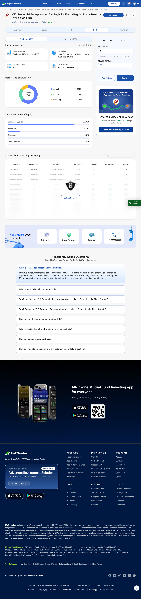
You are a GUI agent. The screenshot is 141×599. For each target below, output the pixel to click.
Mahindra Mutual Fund (86, 547)
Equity (14, 22)
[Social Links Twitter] (119, 575)
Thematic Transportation (29, 22)
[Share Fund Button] (133, 15)
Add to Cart (107, 78)
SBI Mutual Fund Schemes (33, 555)
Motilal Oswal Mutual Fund (108, 547)
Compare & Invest (98, 497)
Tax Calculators (97, 493)
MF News (71, 501)
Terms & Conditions (124, 489)
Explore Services (18, 483)
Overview (18, 30)
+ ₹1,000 (103, 56)
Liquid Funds (52, 564)
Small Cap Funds (80, 564)
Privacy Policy (121, 493)
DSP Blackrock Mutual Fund (16, 552)
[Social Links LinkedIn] (114, 575)
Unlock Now (69, 198)
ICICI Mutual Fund (31, 547)
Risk (70, 30)
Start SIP (125, 78)
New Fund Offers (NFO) (100, 469)
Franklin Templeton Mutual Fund (73, 552)
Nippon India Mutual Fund (56, 555)
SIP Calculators (97, 489)
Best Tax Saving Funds (76, 473)
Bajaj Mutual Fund (48, 547)
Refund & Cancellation (125, 497)
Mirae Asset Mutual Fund (15, 550)
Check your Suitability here (114, 129)
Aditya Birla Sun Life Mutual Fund (58, 550)
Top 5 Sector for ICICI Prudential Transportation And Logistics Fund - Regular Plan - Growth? (62, 309)
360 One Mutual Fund (66, 547)
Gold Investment (98, 473)
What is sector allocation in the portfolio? (38, 289)
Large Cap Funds (25, 564)
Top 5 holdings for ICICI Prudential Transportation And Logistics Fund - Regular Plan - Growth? (63, 299)
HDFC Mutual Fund (35, 550)
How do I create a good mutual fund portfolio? (40, 319)
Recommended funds (75, 457)
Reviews (94, 504)
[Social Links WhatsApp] (134, 575)
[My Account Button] (135, 3)
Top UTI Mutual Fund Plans (99, 552)
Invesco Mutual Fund (107, 550)
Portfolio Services (98, 477)
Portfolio (96, 30)
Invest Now (113, 15)
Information (123, 30)
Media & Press (121, 465)
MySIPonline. (22, 575)
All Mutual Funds (73, 469)
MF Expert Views (74, 497)
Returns (44, 30)
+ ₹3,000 (114, 56)
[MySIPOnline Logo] (11, 4)
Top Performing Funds (76, 465)
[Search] (123, 3)
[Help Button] (136, 588)
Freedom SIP (96, 465)
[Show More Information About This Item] (27, 45)
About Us (119, 457)
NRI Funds (71, 477)
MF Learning (72, 504)
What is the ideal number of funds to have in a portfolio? (45, 329)
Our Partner (120, 461)
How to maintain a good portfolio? (35, 339)
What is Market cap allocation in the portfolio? (40, 268)
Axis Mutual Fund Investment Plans (44, 552)
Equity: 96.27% (26, 39)
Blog (69, 489)
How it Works (96, 501)
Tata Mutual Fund (119, 552)
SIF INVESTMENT (98, 461)
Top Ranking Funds (74, 461)
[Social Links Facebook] (109, 575)
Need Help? (114, 4)
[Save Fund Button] (127, 15)
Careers (119, 477)
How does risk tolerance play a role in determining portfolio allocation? (52, 349)
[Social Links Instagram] (129, 575)
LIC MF (121, 550)
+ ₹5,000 (125, 56)
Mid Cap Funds (96, 564)
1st (104, 65)
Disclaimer (120, 501)
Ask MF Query (121, 469)
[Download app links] (80, 407)
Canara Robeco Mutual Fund (85, 550)
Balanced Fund (65, 564)
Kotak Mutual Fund (12, 555)
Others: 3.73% (71, 39)
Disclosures (120, 504)
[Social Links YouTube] (124, 575)
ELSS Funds (39, 564)
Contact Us (120, 473)
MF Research (72, 493)
